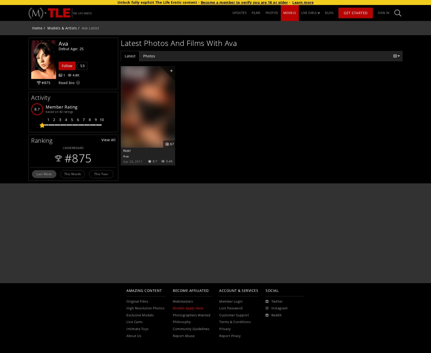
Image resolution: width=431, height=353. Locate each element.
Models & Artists (62, 28)
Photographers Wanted (191, 315)
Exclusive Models (140, 315)
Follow (67, 65)
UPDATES (239, 13)
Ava (126, 156)
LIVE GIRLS (309, 13)
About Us (133, 336)
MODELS (289, 13)
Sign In (384, 13)
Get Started (356, 12)
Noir (127, 150)
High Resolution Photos (145, 308)
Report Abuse (184, 336)
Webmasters (183, 301)
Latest (130, 56)
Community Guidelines (191, 329)
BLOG (329, 13)
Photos (149, 56)
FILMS (256, 13)
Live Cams (134, 322)
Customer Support (234, 315)
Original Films (137, 301)
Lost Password (231, 308)
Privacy (225, 329)
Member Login (230, 301)
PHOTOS (272, 13)
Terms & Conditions (235, 322)
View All (108, 139)
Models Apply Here (188, 308)
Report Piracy (230, 336)
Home (37, 28)
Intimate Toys (137, 329)
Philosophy (182, 322)
